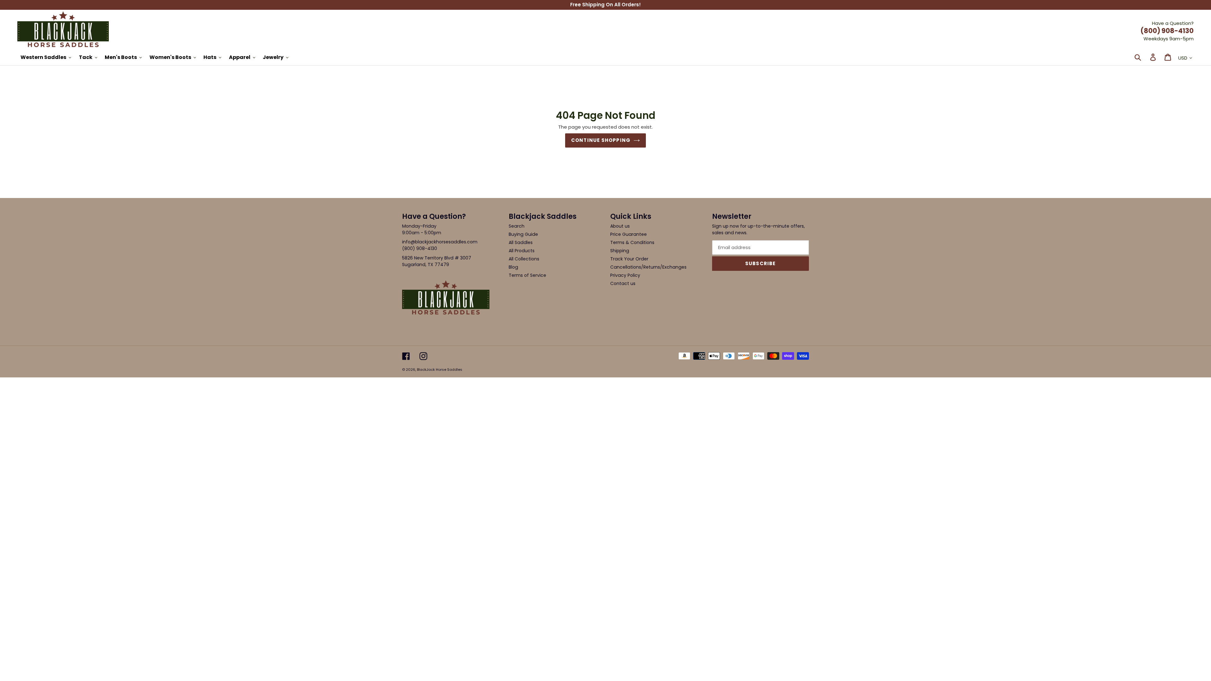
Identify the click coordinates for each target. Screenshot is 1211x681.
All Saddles (521, 242)
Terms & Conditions (632, 242)
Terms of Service (527, 275)
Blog (513, 267)
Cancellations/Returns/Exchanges (648, 267)
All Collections (524, 259)
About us (620, 226)
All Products (522, 250)
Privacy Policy (625, 275)
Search (516, 226)
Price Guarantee (628, 234)
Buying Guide (523, 234)
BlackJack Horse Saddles (439, 369)
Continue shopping (600, 140)
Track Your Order (629, 259)
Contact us (622, 283)
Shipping (619, 250)
